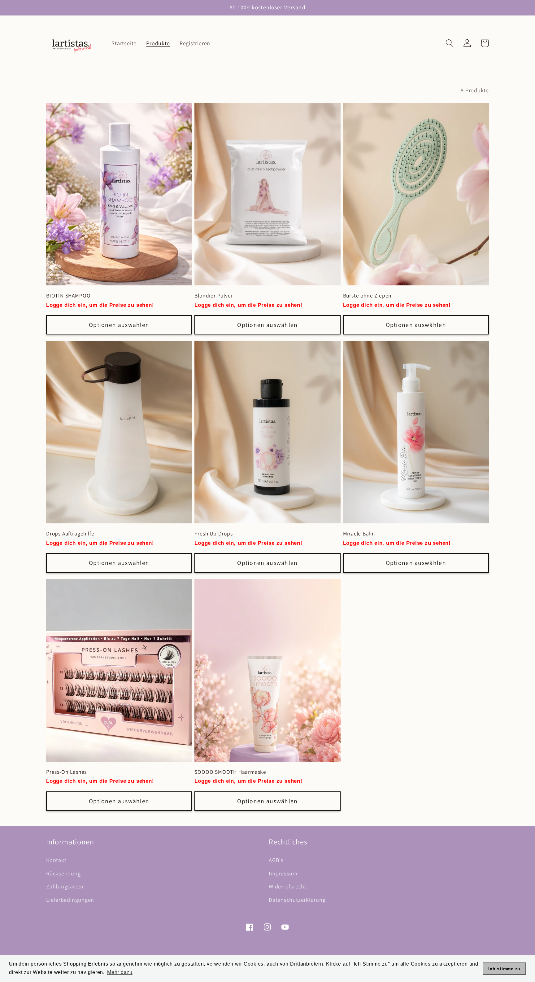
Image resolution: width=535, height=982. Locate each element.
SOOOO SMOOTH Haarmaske (230, 771)
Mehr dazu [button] (120, 972)
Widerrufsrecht (288, 886)
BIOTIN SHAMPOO (68, 295)
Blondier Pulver (213, 295)
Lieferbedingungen (70, 899)
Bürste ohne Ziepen (367, 295)
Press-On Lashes (66, 771)
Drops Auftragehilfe (70, 533)
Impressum (283, 873)
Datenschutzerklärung (297, 899)
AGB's (276, 860)
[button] (449, 43)
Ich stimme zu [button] (504, 968)
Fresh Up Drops (213, 533)
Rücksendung (63, 873)
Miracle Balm (359, 533)
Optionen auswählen (119, 325)
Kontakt (56, 860)
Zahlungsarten (65, 886)
